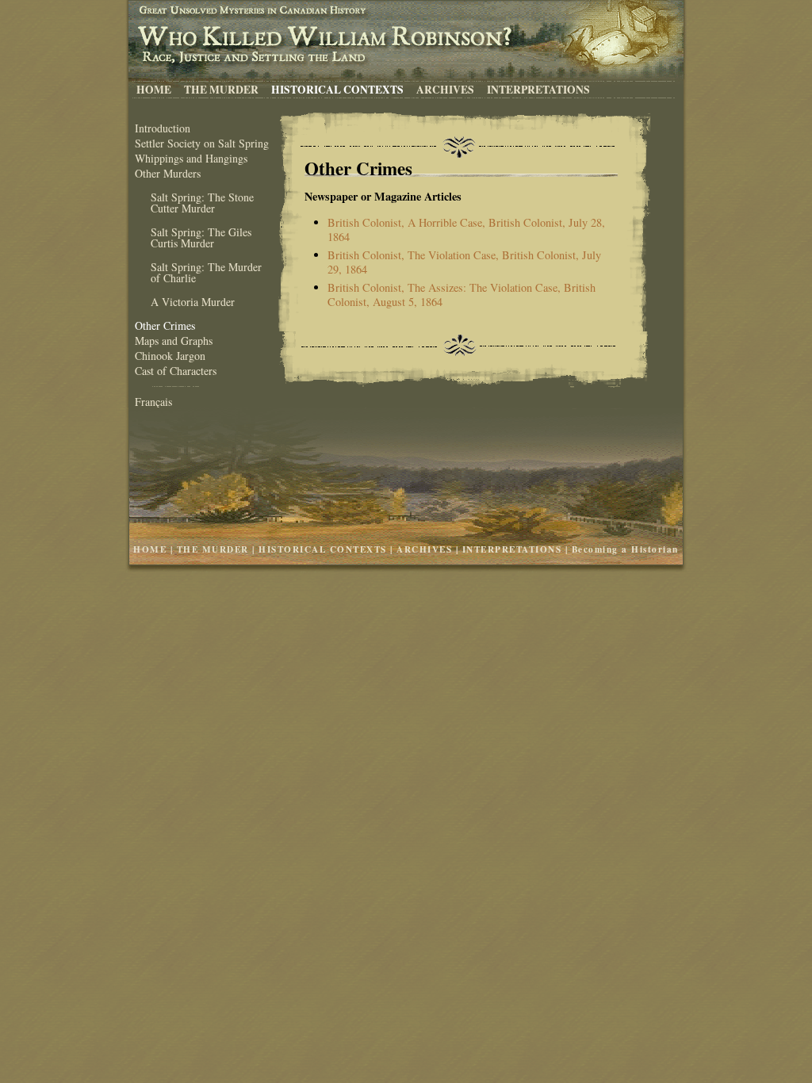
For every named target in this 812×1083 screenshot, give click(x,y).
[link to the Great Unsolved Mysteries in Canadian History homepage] (406, 9)
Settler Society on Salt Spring (202, 143)
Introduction (162, 128)
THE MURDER (221, 89)
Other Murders (168, 173)
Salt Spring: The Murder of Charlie (206, 272)
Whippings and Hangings (191, 158)
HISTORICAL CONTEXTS (337, 89)
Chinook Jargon (170, 355)
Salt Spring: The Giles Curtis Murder (201, 237)
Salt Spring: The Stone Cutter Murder (202, 202)
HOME (153, 89)
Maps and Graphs (174, 340)
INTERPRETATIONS (538, 89)
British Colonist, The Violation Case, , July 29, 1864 (464, 262)
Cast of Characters (175, 370)
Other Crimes (165, 325)
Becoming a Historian (625, 549)
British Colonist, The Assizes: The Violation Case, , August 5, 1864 (461, 294)
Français (153, 401)
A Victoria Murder (193, 301)
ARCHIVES (445, 89)
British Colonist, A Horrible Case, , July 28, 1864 (466, 229)
